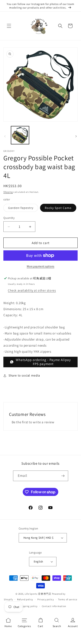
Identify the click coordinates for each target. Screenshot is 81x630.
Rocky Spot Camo (58, 208)
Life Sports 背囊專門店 (38, 593)
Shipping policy (28, 606)
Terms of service (67, 599)
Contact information (54, 606)
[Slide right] (76, 136)
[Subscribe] (63, 476)
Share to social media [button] (24, 375)
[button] (9, 26)
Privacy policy (45, 599)
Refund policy (25, 599)
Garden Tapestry (23, 209)
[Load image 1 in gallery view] (20, 135)
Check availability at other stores (32, 290)
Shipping (8, 192)
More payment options (40, 266)
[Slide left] (5, 136)
